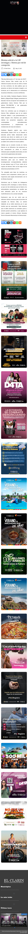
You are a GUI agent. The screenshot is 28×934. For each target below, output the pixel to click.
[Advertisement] (14, 20)
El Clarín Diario (7, 68)
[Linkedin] (11, 74)
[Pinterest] (14, 74)
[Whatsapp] (17, 74)
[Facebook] (2, 74)
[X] (8, 74)
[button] (26, 37)
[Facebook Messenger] (5, 74)
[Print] (20, 74)
